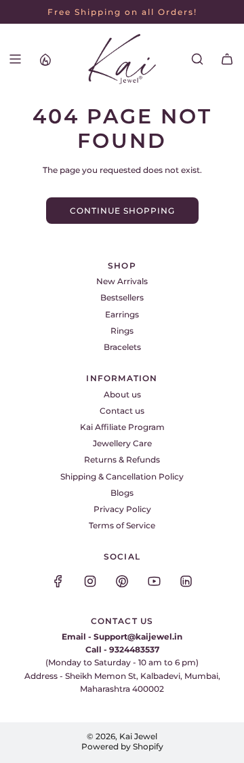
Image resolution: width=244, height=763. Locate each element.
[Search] (197, 59)
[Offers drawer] (45, 59)
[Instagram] (90, 581)
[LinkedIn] (186, 581)
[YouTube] (154, 581)
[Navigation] (15, 59)
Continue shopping (122, 211)
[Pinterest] (122, 581)
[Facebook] (58, 581)
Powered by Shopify (122, 746)
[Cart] (227, 59)
